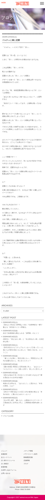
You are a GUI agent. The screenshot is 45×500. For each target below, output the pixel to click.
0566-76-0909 (25, 489)
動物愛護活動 (28, 457)
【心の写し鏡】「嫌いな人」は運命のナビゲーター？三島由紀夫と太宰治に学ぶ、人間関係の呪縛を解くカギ (22, 402)
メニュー (4, 451)
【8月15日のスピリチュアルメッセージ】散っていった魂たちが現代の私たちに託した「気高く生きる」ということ (23, 349)
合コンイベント (6, 457)
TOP (3, 28)
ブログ (5, 416)
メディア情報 (28, 451)
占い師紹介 (5, 464)
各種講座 (4, 454)
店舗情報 (27, 460)
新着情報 (4, 467)
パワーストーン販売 (30, 454)
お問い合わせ (5, 473)
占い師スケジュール (8, 460)
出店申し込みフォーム (8, 470)
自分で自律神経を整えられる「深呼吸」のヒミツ (21, 333)
